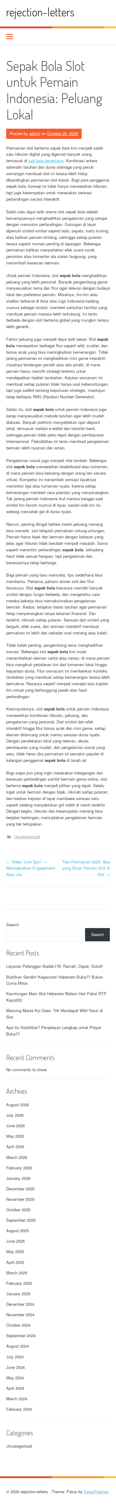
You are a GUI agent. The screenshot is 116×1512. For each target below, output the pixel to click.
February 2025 (19, 1283)
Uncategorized (27, 836)
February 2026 (19, 1168)
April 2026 (15, 1146)
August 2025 (17, 1230)
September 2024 (21, 1335)
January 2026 (18, 1178)
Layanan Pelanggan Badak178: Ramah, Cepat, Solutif (54, 966)
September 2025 (21, 1220)
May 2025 (15, 1251)
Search (12, 924)
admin (34, 133)
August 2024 (17, 1346)
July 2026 (15, 1115)
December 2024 (20, 1304)
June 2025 (15, 1241)
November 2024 (20, 1314)
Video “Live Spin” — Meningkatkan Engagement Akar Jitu (30, 868)
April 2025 (15, 1262)
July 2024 (15, 1357)
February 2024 (19, 1409)
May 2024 (15, 1378)
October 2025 (18, 1209)
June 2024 (15, 1367)
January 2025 (18, 1294)
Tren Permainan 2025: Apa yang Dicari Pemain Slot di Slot (86, 868)
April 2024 (15, 1388)
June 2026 (15, 1125)
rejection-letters (40, 12)
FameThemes (96, 1491)
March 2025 (16, 1273)
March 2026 (16, 1157)
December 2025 (20, 1189)
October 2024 (18, 1325)
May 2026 (15, 1136)
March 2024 (16, 1398)
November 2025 (20, 1199)
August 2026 (17, 1105)
